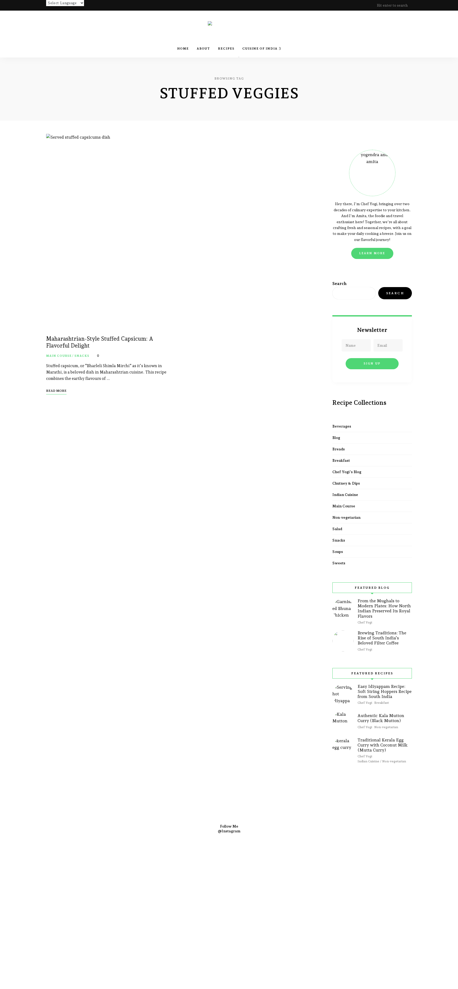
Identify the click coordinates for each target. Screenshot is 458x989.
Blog (336, 438)
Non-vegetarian (346, 517)
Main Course (59, 356)
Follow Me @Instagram (229, 828)
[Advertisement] (159, 924)
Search (339, 283)
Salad (337, 529)
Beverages (341, 426)
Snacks (81, 356)
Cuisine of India (260, 48)
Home (183, 48)
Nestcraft (334, 870)
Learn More (372, 253)
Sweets (338, 563)
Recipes (226, 48)
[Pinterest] (228, 877)
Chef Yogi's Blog (346, 472)
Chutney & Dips (346, 483)
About (203, 48)
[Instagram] (199, 877)
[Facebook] (185, 877)
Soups (337, 552)
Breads (338, 449)
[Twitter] (214, 877)
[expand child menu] (238, 57)
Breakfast (341, 460)
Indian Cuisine (345, 495)
